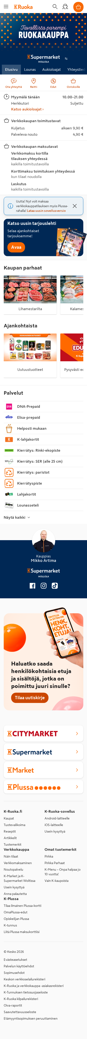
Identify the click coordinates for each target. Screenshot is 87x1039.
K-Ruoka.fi (13, 811)
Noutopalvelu (13, 869)
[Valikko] (6, 6)
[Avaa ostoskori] (78, 7)
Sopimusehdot (14, 972)
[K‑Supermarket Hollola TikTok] (54, 586)
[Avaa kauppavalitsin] (66, 58)
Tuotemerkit (12, 844)
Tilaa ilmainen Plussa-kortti (22, 905)
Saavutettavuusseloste (20, 1012)
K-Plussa (11, 899)
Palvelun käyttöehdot (19, 966)
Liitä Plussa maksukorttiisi (21, 931)
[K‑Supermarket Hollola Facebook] (32, 586)
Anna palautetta (15, 893)
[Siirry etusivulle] (23, 6)
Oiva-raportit (13, 1005)
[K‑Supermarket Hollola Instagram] (43, 586)
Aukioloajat (51, 69)
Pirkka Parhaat (55, 863)
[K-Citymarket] (43, 733)
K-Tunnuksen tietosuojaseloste (26, 992)
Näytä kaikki (14, 517)
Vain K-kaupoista (56, 880)
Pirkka (49, 856)
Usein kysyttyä (55, 831)
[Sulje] (74, 206)
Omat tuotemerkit (61, 849)
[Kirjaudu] (65, 6)
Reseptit (10, 831)
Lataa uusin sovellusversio (46, 210)
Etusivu (11, 69)
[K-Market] (43, 770)
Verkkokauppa (16, 849)
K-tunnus (10, 925)
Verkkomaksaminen (18, 863)
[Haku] (55, 6)
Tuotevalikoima (14, 824)
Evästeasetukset (15, 959)
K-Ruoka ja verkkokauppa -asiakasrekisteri (34, 985)
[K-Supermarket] (43, 752)
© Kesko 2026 (14, 951)
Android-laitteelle (57, 818)
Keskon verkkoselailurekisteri (24, 979)
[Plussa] (43, 787)
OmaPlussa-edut (15, 912)
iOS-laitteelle (54, 824)
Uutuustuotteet (30, 369)
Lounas (30, 69)
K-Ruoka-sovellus (60, 811)
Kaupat (9, 818)
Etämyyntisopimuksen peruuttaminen (31, 1018)
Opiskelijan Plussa (16, 918)
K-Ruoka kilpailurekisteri (21, 998)
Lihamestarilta (30, 309)
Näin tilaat (11, 856)
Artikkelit (10, 838)
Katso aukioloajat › (27, 109)
